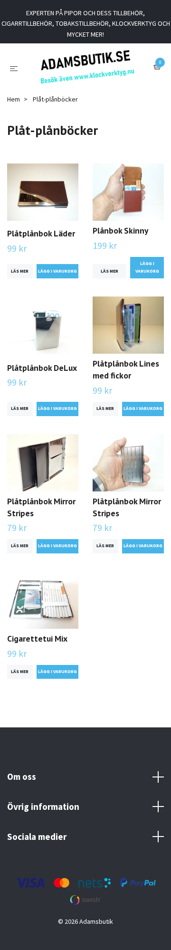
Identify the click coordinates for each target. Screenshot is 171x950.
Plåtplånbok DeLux (42, 375)
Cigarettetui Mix (37, 647)
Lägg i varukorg (147, 275)
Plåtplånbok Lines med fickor (126, 378)
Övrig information (43, 815)
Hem (13, 107)
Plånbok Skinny (120, 239)
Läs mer (19, 279)
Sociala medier (36, 844)
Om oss (21, 785)
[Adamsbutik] (87, 71)
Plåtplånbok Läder (41, 241)
